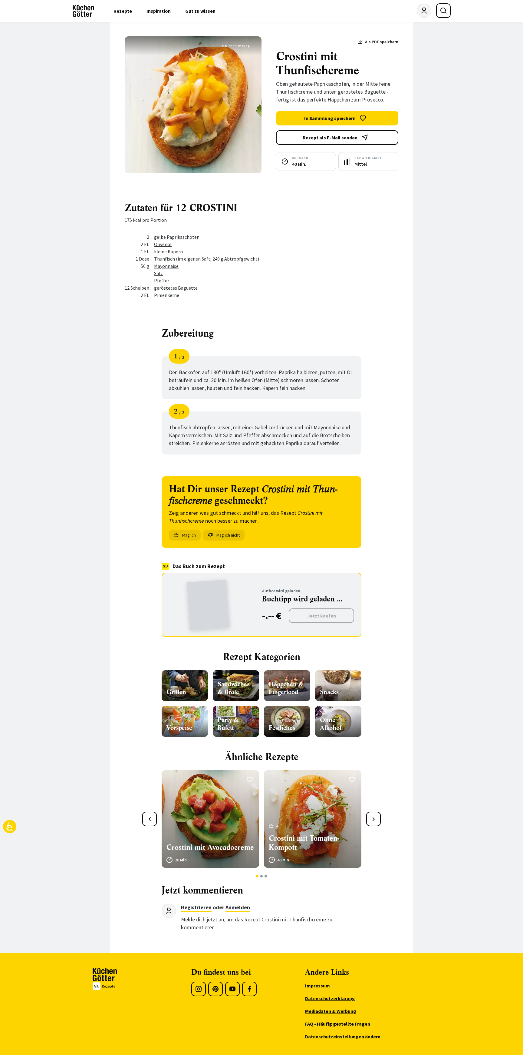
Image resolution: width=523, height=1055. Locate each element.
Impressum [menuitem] (317, 986)
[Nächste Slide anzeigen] (373, 819)
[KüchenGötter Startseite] (83, 11)
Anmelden (237, 907)
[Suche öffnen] (443, 10)
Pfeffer (161, 281)
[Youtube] (232, 989)
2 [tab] (262, 876)
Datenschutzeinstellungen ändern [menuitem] (342, 1036)
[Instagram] (198, 989)
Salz (158, 273)
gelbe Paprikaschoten (176, 237)
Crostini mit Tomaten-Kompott (304, 843)
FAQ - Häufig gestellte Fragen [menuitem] (337, 1024)
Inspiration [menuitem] (158, 11)
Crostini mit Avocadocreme (210, 847)
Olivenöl (163, 244)
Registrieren (196, 907)
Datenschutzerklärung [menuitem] (330, 998)
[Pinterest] (215, 989)
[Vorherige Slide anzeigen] (149, 819)
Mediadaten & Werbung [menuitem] (330, 1011)
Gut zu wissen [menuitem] (200, 11)
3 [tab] (266, 876)
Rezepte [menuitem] (122, 11)
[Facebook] (249, 989)
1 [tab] (257, 876)
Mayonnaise (166, 266)
